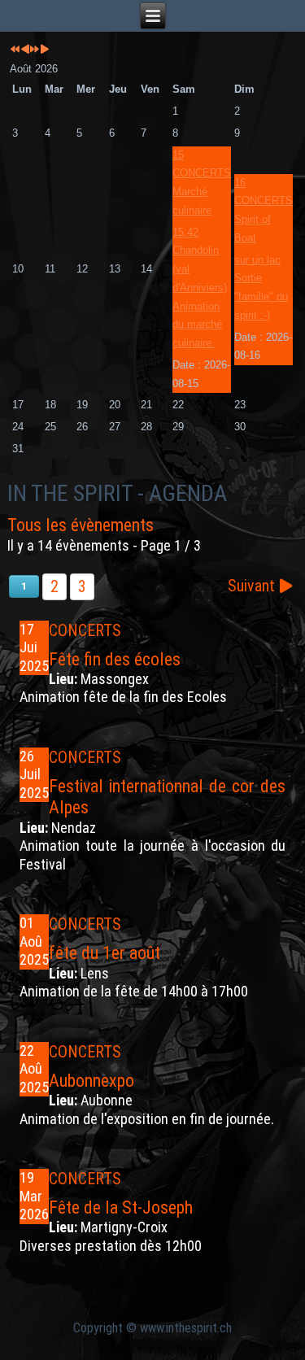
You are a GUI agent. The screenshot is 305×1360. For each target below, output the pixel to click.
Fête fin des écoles (115, 659)
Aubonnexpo (91, 1080)
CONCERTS (85, 630)
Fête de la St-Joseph (121, 1207)
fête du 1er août (104, 953)
